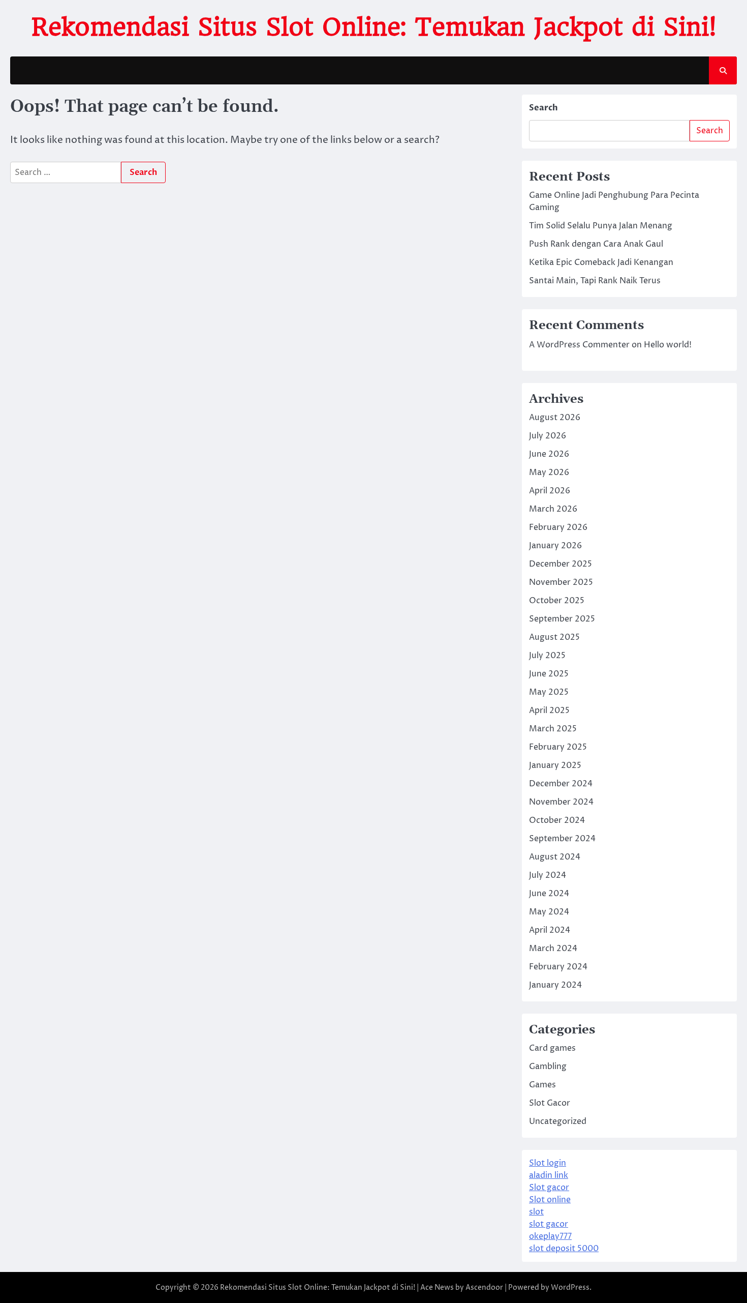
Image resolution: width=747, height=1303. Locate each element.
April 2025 (549, 710)
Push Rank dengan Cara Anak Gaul (596, 244)
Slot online (550, 1199)
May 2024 (549, 911)
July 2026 (547, 435)
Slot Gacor (549, 1103)
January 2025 (555, 765)
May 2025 (549, 692)
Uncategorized (557, 1121)
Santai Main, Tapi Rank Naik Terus (595, 280)
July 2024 (547, 875)
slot (536, 1212)
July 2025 (547, 655)
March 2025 (553, 728)
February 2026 (558, 527)
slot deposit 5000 (564, 1248)
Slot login (547, 1163)
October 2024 (557, 820)
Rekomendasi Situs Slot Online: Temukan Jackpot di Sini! (374, 27)
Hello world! (668, 344)
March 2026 (553, 509)
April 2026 (549, 490)
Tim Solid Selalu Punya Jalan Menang (600, 225)
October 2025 (556, 600)
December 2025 (560, 564)
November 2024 (561, 802)
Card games (552, 1048)
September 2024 (562, 838)
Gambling (548, 1066)
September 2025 (562, 619)
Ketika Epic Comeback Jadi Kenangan (601, 262)
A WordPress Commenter (579, 344)
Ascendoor (484, 1287)
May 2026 (549, 472)
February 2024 (558, 966)
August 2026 (554, 417)
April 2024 (549, 930)
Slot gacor (549, 1187)
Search (543, 107)
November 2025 (561, 582)
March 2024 (553, 948)
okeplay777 (550, 1236)
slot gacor (548, 1224)
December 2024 (561, 783)
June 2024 (549, 893)
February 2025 (558, 747)
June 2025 (549, 673)
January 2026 (555, 545)
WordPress (570, 1287)
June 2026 (549, 454)
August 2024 (554, 857)
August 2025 (554, 637)
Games (542, 1084)
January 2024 (555, 985)
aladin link (548, 1175)
